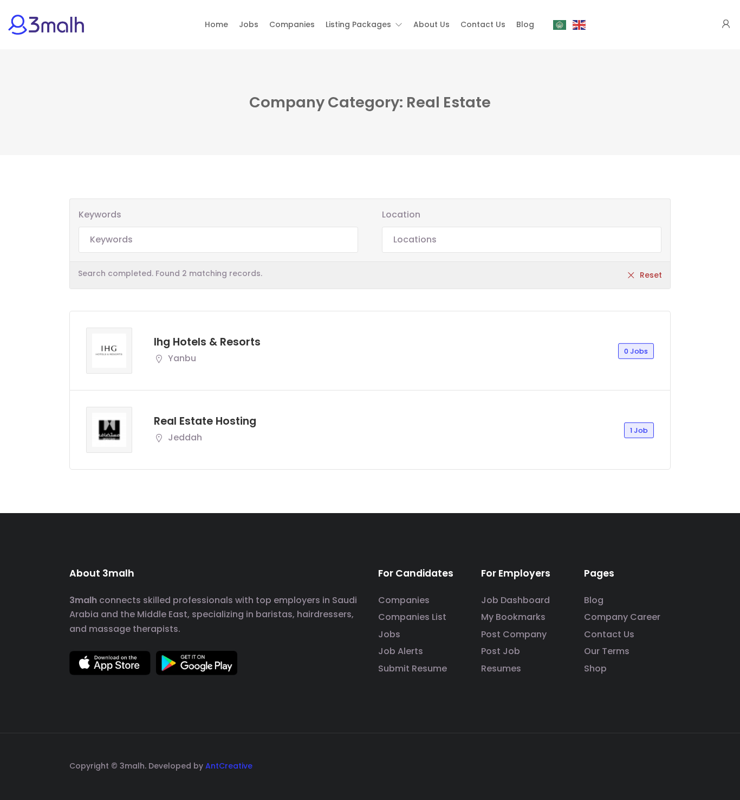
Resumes (501, 668)
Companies (404, 600)
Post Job (500, 651)
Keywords (100, 214)
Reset (651, 275)
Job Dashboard (515, 600)
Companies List (412, 617)
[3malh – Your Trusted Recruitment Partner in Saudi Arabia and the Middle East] (46, 24)
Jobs (389, 634)
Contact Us (609, 634)
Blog (593, 600)
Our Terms (606, 651)
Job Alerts (400, 651)
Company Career (622, 617)
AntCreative (228, 765)
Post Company (514, 634)
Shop (595, 668)
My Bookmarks (513, 617)
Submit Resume (412, 668)
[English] (580, 24)
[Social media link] (661, 764)
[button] (364, 24)
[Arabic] (560, 24)
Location (401, 214)
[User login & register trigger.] (726, 24)
